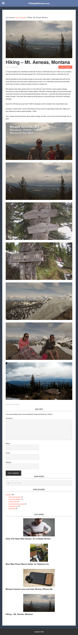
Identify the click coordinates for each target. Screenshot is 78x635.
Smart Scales (13, 501)
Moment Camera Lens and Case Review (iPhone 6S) (29, 589)
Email (8, 453)
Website (8, 462)
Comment (9, 418)
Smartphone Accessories (16, 504)
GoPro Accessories (15, 497)
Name (8, 443)
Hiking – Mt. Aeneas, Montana (19, 614)
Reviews (16, 404)
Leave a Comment (65, 67)
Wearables (12, 508)
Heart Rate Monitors (15, 499)
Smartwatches (13, 506)
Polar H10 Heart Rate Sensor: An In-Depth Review (28, 538)
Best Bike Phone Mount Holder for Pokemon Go (27, 564)
